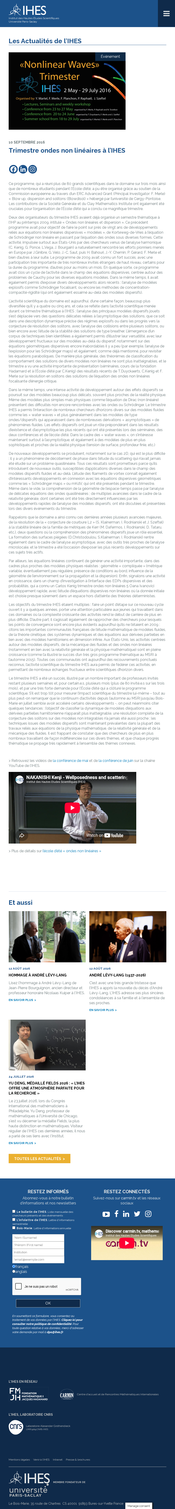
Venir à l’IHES (41, 1459)
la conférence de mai (70, 760)
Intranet (57, 1459)
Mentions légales (19, 1459)
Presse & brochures (78, 1459)
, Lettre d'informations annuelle (44, 1228)
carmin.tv (128, 1198)
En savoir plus (21, 1000)
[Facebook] (13, 169)
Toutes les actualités (37, 1159)
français (21, 1266)
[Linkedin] (23, 169)
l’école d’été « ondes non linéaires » (72, 851)
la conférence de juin (116, 760)
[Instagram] (32, 169)
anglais (20, 1271)
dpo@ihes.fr (55, 1332)
